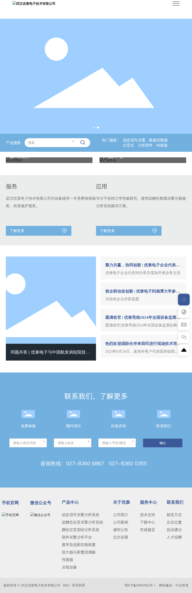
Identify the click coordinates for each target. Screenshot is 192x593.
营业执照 (78, 585)
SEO (66, 585)
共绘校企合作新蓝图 (122, 299)
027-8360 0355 (128, 463)
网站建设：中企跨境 (173, 585)
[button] (94, 128)
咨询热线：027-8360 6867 (72, 463)
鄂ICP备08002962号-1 (140, 585)
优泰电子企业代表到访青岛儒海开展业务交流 (142, 273)
